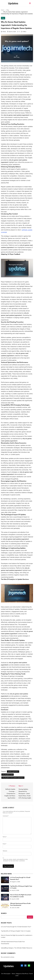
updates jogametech (13, 771)
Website (5, 851)
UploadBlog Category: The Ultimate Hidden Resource (16, 948)
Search (4, 913)
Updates (13, 3)
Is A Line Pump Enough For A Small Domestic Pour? (16, 926)
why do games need (7, 774)
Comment (6, 816)
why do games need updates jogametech (13, 777)
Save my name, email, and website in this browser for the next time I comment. (15, 860)
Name (5, 836)
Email (4, 843)
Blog (3, 18)
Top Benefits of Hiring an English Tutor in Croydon (16, 931)
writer (4, 31)
